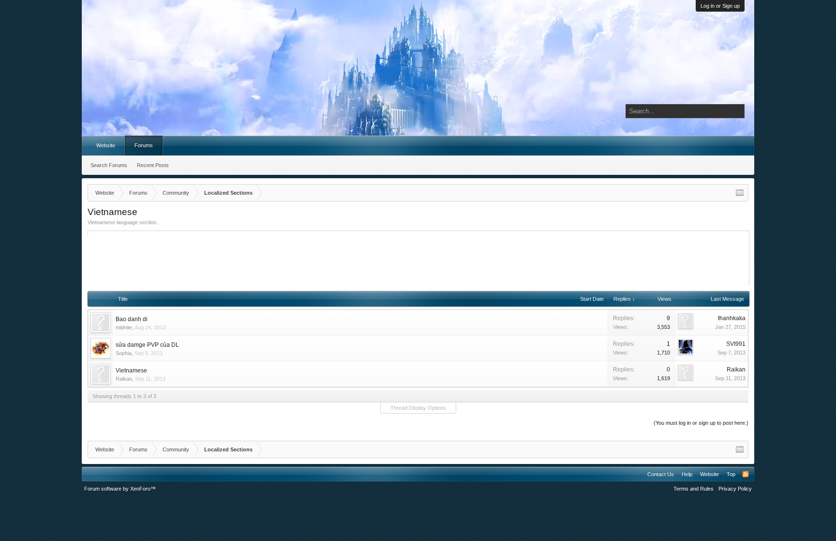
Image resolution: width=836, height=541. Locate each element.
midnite (124, 327)
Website (105, 145)
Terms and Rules (693, 489)
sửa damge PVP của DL (147, 344)
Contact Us (660, 474)
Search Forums (108, 165)
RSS (745, 474)
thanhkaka (732, 318)
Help (687, 474)
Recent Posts (153, 165)
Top (731, 474)
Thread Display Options (418, 408)
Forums (143, 145)
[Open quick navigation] (740, 193)
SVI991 (736, 343)
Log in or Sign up (720, 6)
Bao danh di (132, 319)
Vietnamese (131, 370)
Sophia (124, 353)
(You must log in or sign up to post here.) (701, 423)
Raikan (124, 379)
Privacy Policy (735, 489)
